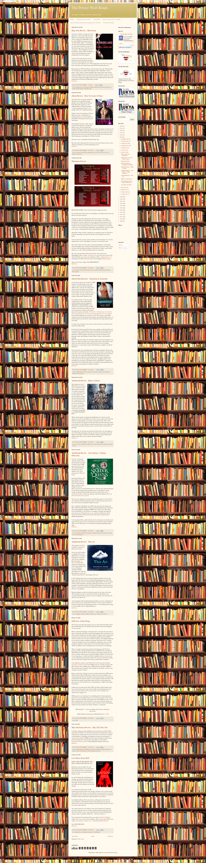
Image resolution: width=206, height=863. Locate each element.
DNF (77, 720)
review (110, 87)
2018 (121, 201)
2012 (121, 214)
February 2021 (124, 192)
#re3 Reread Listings (108, 22)
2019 (121, 199)
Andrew (125, 36)
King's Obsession (104, 533)
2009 (121, 221)
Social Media (96, 19)
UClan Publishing (96, 832)
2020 (121, 197)
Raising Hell (89, 832)
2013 (121, 212)
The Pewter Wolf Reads (90, 7)
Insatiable (90, 372)
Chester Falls (83, 152)
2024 (121, 130)
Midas (104, 270)
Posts (121, 245)
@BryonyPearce (104, 821)
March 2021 (124, 189)
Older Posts (110, 836)
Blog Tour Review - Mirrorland (84, 30)
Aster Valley (78, 444)
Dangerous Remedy (86, 270)
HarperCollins (97, 87)
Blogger (115, 852)
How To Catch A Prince (96, 152)
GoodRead (91, 87)
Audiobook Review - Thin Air (83, 541)
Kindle (73, 154)
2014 (121, 210)
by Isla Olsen (90, 313)
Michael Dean (100, 444)
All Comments (123, 248)
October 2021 (124, 143)
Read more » (74, 81)
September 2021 (125, 145)
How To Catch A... (105, 152)
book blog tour (78, 87)
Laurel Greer (95, 372)
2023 (121, 132)
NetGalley (98, 749)
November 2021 (125, 141)
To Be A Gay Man (91, 751)
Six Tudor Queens (79, 534)
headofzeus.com (92, 255)
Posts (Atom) (81, 839)
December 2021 (125, 139)
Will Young (97, 751)
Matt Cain (94, 749)
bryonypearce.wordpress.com (83, 821)
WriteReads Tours (88, 88)
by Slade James (96, 312)
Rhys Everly (107, 372)
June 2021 (123, 152)
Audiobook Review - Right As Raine (86, 380)
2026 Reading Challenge (126, 34)
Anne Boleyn (83, 533)
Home (72, 19)
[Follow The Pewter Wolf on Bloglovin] (125, 48)
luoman (105, 852)
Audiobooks (83, 444)
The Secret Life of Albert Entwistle (79, 751)
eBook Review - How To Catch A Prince (87, 96)
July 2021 (123, 150)
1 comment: (90, 85)
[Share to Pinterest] (102, 85)
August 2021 (124, 147)
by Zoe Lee (105, 313)
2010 (121, 219)
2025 (121, 128)
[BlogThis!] (97, 85)
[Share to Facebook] (100, 85)
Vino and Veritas (80, 373)
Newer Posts (75, 836)
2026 (121, 126)
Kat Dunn (101, 270)
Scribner (74, 88)
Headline (99, 533)
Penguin (103, 749)
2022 (121, 135)
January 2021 (124, 194)
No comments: (91, 150)
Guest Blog (96, 270)
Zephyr (77, 271)
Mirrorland (102, 87)
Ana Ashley (78, 152)
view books (132, 45)
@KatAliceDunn (88, 258)
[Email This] (95, 85)
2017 (121, 203)
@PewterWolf (96, 663)
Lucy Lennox (94, 444)
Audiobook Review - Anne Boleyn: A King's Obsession (127, 172)
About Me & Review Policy (83, 19)
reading (106, 87)
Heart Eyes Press (83, 372)
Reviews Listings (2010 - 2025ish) (111, 19)
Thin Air (105, 614)
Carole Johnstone (85, 87)
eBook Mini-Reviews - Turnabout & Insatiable (90, 278)
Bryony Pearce (79, 832)
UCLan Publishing (105, 817)
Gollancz (83, 614)
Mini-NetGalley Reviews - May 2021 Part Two (90, 727)
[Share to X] (98, 85)
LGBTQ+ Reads (88, 749)
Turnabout (74, 373)
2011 (121, 216)
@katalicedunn (106, 258)
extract (91, 270)
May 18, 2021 (105, 714)
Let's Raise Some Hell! (81, 758)
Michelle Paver (93, 614)
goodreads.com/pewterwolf (79, 664)
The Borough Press (80, 88)
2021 (121, 137)
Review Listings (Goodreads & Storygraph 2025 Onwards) (86, 22)
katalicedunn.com (105, 257)
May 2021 (123, 187)
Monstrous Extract (79, 161)
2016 (121, 205)
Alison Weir (78, 533)
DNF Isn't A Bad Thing (81, 621)
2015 (121, 208)
